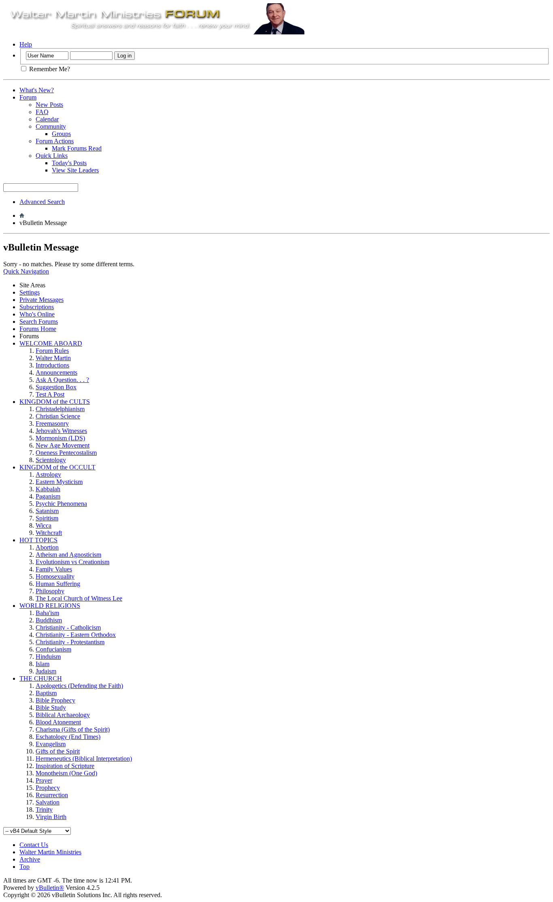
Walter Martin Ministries (50, 852)
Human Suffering (58, 583)
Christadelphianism (60, 408)
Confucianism (53, 649)
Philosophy (50, 591)
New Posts (49, 104)
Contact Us (33, 844)
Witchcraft (49, 532)
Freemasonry (52, 423)
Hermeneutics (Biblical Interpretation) (84, 758)
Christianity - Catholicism (68, 627)
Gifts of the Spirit (58, 751)
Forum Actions (55, 141)
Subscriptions (36, 306)
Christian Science (58, 416)
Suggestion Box (56, 387)
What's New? (36, 90)
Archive (29, 859)
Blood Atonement (58, 722)
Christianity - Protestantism (70, 642)
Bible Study (51, 707)
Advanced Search (42, 201)
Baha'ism (47, 612)
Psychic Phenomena (61, 503)
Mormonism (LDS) (60, 438)
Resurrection (52, 795)
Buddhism (49, 620)
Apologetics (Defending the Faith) (79, 685)
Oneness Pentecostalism (66, 452)
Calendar (47, 119)
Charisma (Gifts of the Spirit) (73, 729)
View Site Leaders (75, 170)
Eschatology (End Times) (68, 736)
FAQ (42, 111)
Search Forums (38, 321)
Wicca (43, 525)
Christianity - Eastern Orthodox (76, 634)
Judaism (46, 671)
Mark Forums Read (77, 148)
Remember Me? (49, 69)
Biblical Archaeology (63, 714)
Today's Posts (69, 162)
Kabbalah (48, 489)
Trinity (44, 809)
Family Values (54, 569)
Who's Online (37, 314)
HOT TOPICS (38, 540)
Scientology (51, 459)
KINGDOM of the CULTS (54, 401)
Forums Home (37, 328)
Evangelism (51, 744)
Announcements (56, 372)
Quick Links (52, 155)
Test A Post (50, 394)
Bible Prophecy (55, 700)
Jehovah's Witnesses (61, 430)
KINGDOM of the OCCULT (57, 467)
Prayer (44, 780)
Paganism (48, 496)
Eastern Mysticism (59, 481)
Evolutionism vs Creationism (72, 561)
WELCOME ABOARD (50, 343)
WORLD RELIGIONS (49, 605)
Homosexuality (55, 576)
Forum (27, 97)
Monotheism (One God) (66, 773)
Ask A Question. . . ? (62, 379)
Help (25, 44)
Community (51, 126)
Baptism (46, 693)
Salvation (48, 802)
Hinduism (48, 656)
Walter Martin (53, 357)
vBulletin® (50, 887)
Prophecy (48, 787)
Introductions (52, 365)
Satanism (47, 510)
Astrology (48, 474)
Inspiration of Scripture (65, 765)
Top (24, 866)
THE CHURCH (40, 678)
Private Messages (41, 299)
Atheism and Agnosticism (68, 554)
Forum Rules (52, 350)
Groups (61, 133)
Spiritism (47, 518)
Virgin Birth (51, 816)
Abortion (47, 547)
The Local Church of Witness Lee (79, 598)
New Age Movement (62, 445)
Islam (42, 663)
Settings (29, 292)
